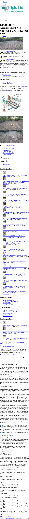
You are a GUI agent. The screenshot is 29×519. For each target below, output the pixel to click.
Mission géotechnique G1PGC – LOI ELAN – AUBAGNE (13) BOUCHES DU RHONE (14, 243)
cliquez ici (21, 76)
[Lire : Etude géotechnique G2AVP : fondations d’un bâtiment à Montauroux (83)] (4, 273)
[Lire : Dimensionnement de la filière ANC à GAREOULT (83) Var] (4, 279)
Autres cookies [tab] (3, 493)
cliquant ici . (25, 86)
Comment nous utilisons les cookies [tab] (8, 364)
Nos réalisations (7, 166)
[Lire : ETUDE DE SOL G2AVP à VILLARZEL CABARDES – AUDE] (4, 247)
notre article (7, 74)
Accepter (2, 354)
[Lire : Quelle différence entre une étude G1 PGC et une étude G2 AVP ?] (4, 173)
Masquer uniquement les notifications (19, 518)
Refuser (6, 354)
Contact (5, 2)
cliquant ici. (12, 83)
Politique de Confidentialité (6, 343)
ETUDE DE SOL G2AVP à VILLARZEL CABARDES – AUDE (13, 250)
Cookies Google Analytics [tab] (6, 435)
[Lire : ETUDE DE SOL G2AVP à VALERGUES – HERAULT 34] (4, 193)
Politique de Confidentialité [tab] (6, 508)
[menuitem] (16, 2)
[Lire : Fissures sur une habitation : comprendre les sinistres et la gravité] (4, 228)
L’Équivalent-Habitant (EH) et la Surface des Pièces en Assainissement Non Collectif (15, 255)
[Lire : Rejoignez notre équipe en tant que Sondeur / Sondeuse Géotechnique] (4, 222)
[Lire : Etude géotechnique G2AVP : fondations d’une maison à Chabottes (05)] (4, 284)
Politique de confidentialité (6, 517)
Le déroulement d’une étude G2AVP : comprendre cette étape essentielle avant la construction (15, 293)
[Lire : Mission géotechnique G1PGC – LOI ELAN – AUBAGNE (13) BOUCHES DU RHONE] (4, 240)
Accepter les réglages (5, 518)
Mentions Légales (19, 342)
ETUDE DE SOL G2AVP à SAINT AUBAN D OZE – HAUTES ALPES (15, 218)
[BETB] (11, 11)
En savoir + (11, 354)
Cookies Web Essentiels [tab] (6, 386)
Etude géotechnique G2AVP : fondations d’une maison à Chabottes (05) (14, 287)
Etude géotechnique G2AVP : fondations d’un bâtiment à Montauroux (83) (14, 275)
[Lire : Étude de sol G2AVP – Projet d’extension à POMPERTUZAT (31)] (4, 205)
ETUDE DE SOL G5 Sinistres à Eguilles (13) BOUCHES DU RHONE (14, 236)
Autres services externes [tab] (6, 454)
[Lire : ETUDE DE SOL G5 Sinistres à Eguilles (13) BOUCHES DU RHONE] (4, 234)
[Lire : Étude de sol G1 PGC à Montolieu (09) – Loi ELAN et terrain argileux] (4, 199)
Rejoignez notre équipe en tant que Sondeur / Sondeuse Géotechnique (14, 224)
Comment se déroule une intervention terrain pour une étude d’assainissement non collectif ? (15, 267)
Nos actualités (6, 164)
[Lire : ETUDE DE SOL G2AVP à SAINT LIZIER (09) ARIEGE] (4, 259)
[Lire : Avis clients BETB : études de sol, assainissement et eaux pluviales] (4, 187)
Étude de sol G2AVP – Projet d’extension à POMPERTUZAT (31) (13, 207)
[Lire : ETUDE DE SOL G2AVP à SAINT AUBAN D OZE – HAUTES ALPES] (4, 216)
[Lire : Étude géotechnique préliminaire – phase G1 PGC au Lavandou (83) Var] (4, 210)
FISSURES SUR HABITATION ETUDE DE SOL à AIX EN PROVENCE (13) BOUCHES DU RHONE (16, 182)
